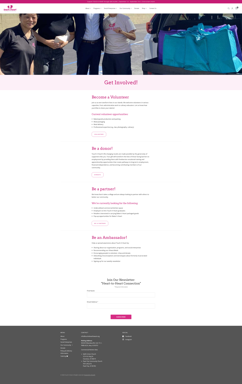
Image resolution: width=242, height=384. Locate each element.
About (87, 8)
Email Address (92, 302)
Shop (143, 8)
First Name (91, 291)
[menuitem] (88, 8)
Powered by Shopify (89, 375)
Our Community (125, 8)
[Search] (228, 8)
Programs (96, 8)
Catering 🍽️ (64, 356)
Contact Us (152, 8)
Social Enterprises (109, 8)
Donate (136, 8)
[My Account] (232, 8)
